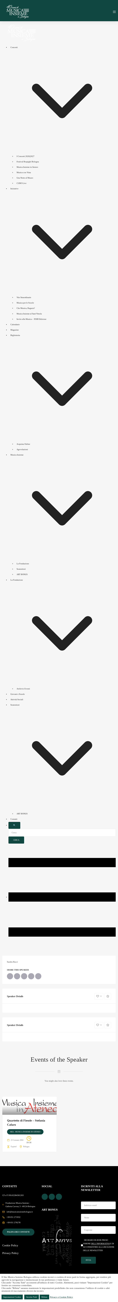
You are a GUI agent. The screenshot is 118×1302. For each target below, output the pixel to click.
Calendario (15, 324)
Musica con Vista (24, 172)
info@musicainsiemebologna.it (20, 1212)
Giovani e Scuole (17, 694)
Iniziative (14, 188)
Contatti (13, 819)
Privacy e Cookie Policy (61, 1297)
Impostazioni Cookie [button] (12, 1297)
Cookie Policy (10, 1245)
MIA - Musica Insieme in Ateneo (25, 1132)
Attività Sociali (16, 699)
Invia (88, 1260)
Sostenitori (21, 569)
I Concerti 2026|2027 (25, 156)
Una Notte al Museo (25, 178)
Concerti (14, 47)
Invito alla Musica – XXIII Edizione (31, 319)
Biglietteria (15, 335)
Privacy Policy (10, 1253)
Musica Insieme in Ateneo (27, 167)
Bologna (26, 1147)
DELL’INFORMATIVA (100, 1243)
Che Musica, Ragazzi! (26, 308)
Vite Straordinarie (24, 297)
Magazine (14, 330)
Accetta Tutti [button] (31, 1297)
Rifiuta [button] (44, 1297)
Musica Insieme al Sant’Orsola (29, 314)
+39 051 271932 (13, 1217)
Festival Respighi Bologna (28, 161)
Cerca (16, 840)
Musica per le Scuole (25, 303)
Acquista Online (23, 444)
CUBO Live (21, 183)
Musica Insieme (17, 455)
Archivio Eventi (23, 689)
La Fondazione (23, 563)
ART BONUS (22, 574)
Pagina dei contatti (18, 1232)
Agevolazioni (22, 449)
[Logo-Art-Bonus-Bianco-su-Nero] (57, 1241)
